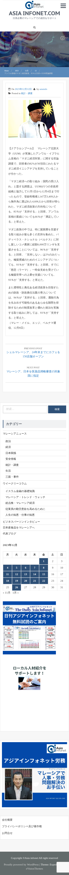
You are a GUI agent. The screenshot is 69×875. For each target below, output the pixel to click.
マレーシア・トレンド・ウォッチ (25, 497)
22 (43, 580)
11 (7, 574)
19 (16, 580)
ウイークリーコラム (15, 483)
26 (16, 587)
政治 (8, 441)
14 (34, 574)
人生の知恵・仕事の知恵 (20, 514)
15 (43, 574)
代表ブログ (9, 533)
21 (34, 580)
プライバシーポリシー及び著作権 (22, 826)
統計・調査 (27, 93)
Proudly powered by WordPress (21, 864)
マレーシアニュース (15, 433)
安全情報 (10, 458)
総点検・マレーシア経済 (20, 503)
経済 (8, 447)
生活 (8, 470)
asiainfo (43, 89)
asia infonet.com (34, 13)
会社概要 (7, 819)
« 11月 (6, 592)
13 (25, 574)
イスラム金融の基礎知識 (20, 491)
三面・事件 (12, 476)
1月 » (16, 592)
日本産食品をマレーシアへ (19, 527)
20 (25, 580)
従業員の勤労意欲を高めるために (25, 509)
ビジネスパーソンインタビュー (21, 521)
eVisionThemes (34, 868)
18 (7, 580)
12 (16, 574)
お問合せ (7, 833)
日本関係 (10, 453)
